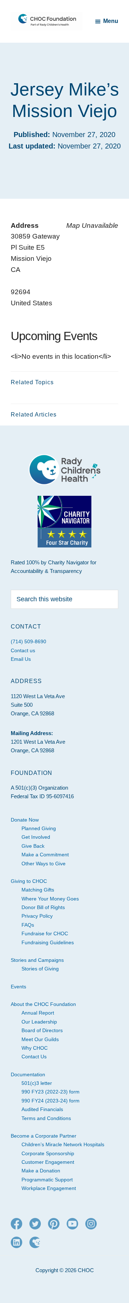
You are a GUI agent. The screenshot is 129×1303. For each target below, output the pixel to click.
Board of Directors (42, 1030)
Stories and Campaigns (37, 960)
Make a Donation (41, 1170)
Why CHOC (35, 1048)
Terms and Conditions (46, 1118)
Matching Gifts (38, 890)
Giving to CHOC (29, 881)
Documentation (28, 1074)
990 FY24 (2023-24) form (51, 1101)
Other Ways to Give (44, 863)
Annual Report (38, 1013)
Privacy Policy (37, 916)
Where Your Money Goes (50, 899)
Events (18, 986)
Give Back (33, 846)
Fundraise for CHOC (45, 933)
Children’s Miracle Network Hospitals (63, 1144)
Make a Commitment (45, 854)
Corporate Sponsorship (48, 1153)
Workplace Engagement (49, 1188)
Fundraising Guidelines (48, 942)
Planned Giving (39, 828)
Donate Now (25, 820)
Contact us (23, 650)
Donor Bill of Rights (43, 907)
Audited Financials (42, 1109)
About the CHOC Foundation (43, 1004)
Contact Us (34, 1056)
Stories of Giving (40, 969)
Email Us (21, 659)
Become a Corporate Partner (43, 1136)
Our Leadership (39, 1022)
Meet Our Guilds (40, 1039)
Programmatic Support (47, 1179)
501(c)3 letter (37, 1083)
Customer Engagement (48, 1162)
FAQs (28, 925)
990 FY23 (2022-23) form (51, 1092)
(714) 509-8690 (28, 641)
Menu (110, 21)
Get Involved (36, 837)
